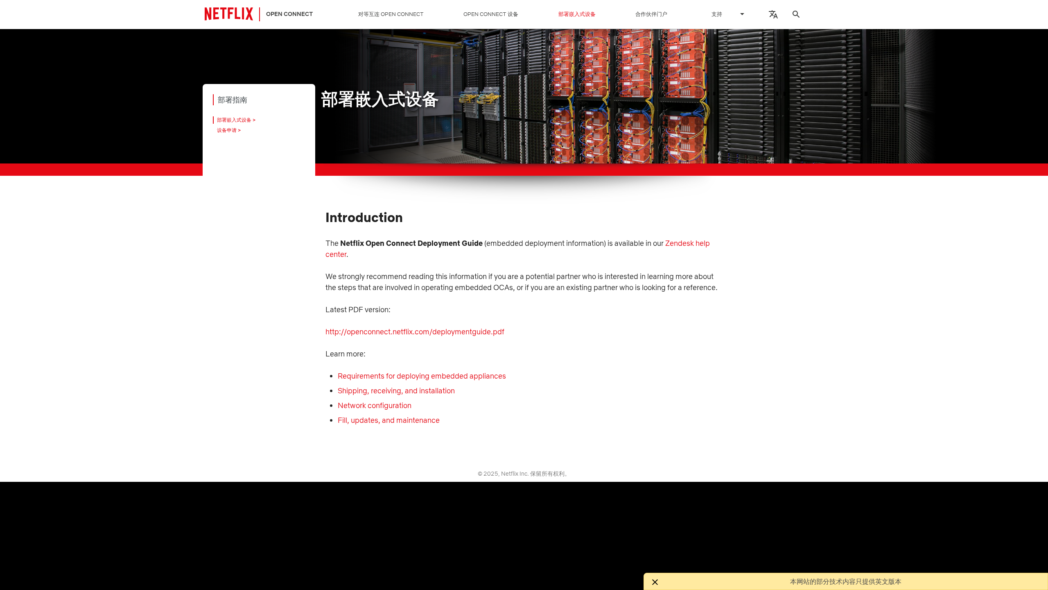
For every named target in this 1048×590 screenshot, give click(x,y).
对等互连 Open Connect (391, 14)
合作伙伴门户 (651, 14)
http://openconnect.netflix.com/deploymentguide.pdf (414, 331)
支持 (716, 14)
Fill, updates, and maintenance (389, 420)
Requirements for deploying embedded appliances (422, 376)
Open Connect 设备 (490, 14)
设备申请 (227, 130)
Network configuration (374, 405)
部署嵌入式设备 (577, 14)
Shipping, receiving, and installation (396, 390)
